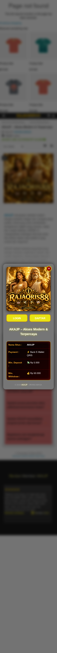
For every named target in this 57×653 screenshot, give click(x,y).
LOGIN (17, 318)
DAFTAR (40, 318)
